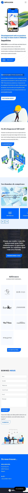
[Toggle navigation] (25, 2)
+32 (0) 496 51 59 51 (6, 478)
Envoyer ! (5, 410)
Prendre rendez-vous (13, 255)
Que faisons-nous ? (8, 98)
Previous (3, 221)
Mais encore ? (10, 59)
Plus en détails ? (7, 144)
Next (7, 221)
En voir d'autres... (13, 350)
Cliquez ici (5, 422)
